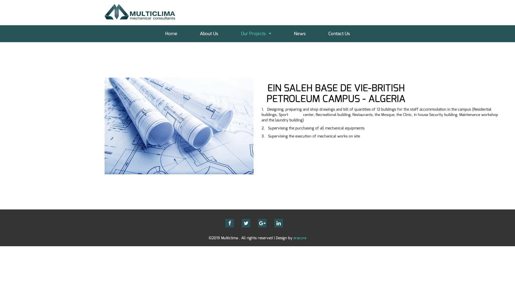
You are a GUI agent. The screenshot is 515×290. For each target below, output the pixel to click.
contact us (339, 34)
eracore (299, 238)
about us (209, 34)
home (171, 34)
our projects (253, 34)
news (300, 34)
